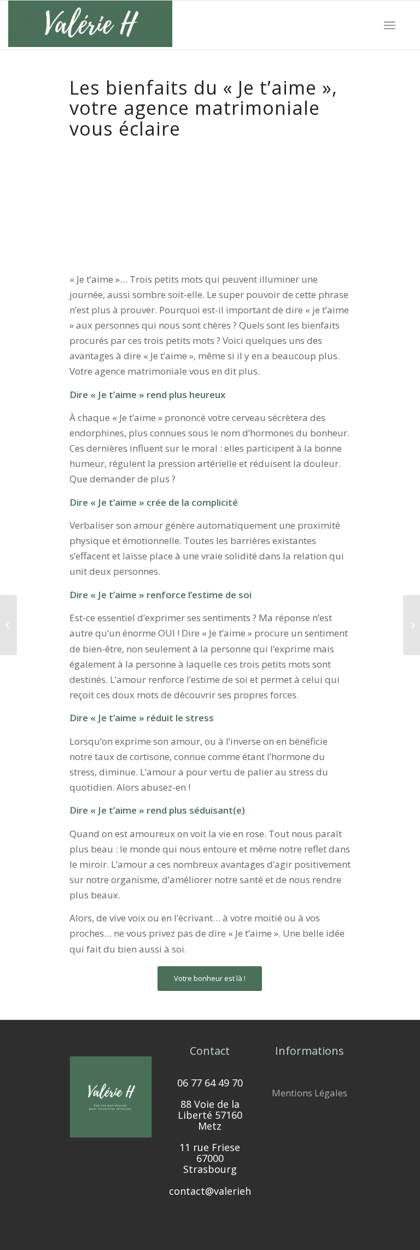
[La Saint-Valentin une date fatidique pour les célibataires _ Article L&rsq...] (8, 625)
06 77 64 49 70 (210, 1082)
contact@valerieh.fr (215, 1191)
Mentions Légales (309, 1093)
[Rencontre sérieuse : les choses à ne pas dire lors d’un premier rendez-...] (411, 625)
